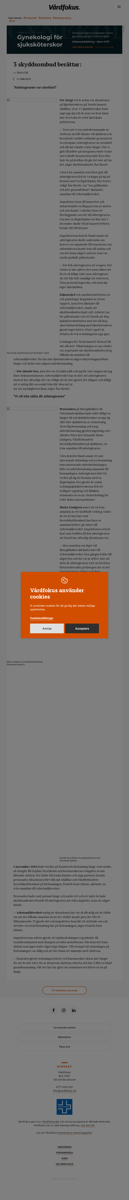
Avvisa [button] (47, 628)
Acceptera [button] (82, 628)
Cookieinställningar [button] (41, 618)
